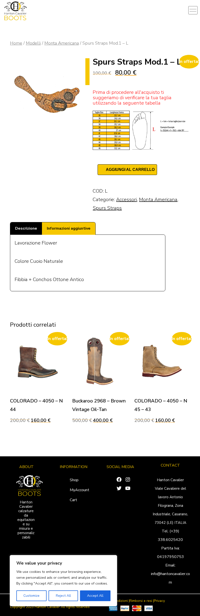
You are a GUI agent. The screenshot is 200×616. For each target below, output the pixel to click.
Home (16, 43)
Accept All (95, 595)
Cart (73, 500)
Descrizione (26, 228)
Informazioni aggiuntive (68, 228)
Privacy (159, 601)
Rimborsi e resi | (142, 601)
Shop (74, 480)
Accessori (126, 199)
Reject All (63, 595)
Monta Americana (61, 43)
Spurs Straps (107, 208)
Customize (31, 595)
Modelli (33, 43)
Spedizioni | (121, 601)
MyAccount (79, 490)
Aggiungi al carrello (130, 169)
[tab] (26, 228)
